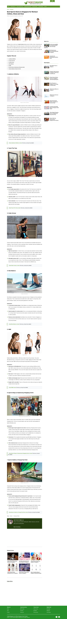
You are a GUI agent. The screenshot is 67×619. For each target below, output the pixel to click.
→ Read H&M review (12, 387)
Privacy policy (36, 612)
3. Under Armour (11, 62)
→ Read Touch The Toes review (14, 207)
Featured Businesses (27, 6)
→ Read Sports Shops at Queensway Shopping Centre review (20, 453)
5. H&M (9, 65)
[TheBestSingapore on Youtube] (59, 617)
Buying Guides (34, 6)
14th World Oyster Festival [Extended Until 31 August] (54, 51)
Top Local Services (20, 6)
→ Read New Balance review (13, 324)
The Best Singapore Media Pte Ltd (17, 617)
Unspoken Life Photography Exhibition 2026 (54, 57)
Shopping (11, 9)
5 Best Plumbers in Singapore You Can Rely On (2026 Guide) (54, 84)
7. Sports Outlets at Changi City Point (14, 68)
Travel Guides (41, 6)
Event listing (49, 612)
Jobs (8, 610)
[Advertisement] (24, 537)
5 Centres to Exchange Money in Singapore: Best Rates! (54, 107)
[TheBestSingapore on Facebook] (56, 617)
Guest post (22, 612)
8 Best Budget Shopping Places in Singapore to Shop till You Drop (54, 113)
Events (45, 6)
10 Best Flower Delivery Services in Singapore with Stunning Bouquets (54, 78)
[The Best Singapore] (33, 1)
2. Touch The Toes (11, 60)
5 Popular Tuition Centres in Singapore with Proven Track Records (54, 72)
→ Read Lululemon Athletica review (15, 142)
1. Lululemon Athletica (12, 58)
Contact (8, 612)
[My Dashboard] (51, 0)
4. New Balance (11, 63)
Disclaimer (35, 610)
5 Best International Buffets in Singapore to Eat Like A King (54, 101)
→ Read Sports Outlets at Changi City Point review (18, 512)
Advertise (21, 610)
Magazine (48, 610)
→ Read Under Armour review (14, 265)
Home (8, 6)
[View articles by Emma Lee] (10, 520)
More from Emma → (17, 526)
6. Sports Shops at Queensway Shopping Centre (16, 67)
